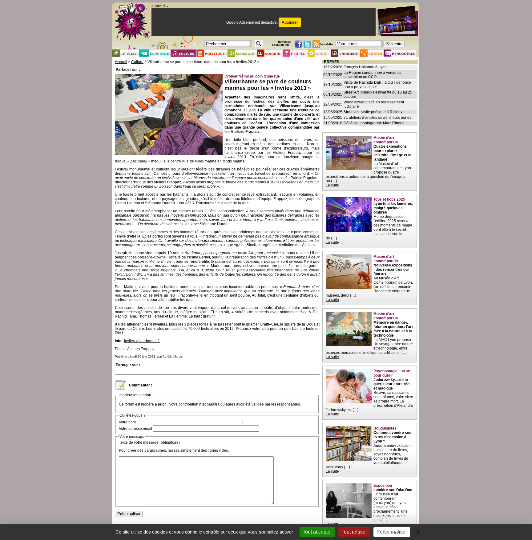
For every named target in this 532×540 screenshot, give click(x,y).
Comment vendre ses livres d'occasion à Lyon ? (392, 436)
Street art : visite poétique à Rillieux (373, 112)
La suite (332, 185)
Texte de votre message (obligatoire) (149, 442)
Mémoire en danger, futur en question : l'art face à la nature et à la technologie (393, 329)
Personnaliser (392, 531)
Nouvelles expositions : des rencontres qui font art (392, 269)
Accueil (121, 62)
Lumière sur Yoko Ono (392, 490)
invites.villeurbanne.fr (142, 341)
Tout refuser (354, 531)
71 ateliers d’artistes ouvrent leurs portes (377, 117)
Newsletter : (327, 44)
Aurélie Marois (173, 356)
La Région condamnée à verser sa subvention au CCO (372, 74)
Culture (137, 62)
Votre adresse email (135, 428)
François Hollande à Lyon (365, 67)
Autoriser (290, 22)
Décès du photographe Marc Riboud (374, 123)
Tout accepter (317, 531)
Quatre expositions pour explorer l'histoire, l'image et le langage (392, 153)
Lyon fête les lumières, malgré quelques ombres (393, 208)
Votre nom (127, 422)
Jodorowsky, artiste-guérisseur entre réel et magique (391, 384)
